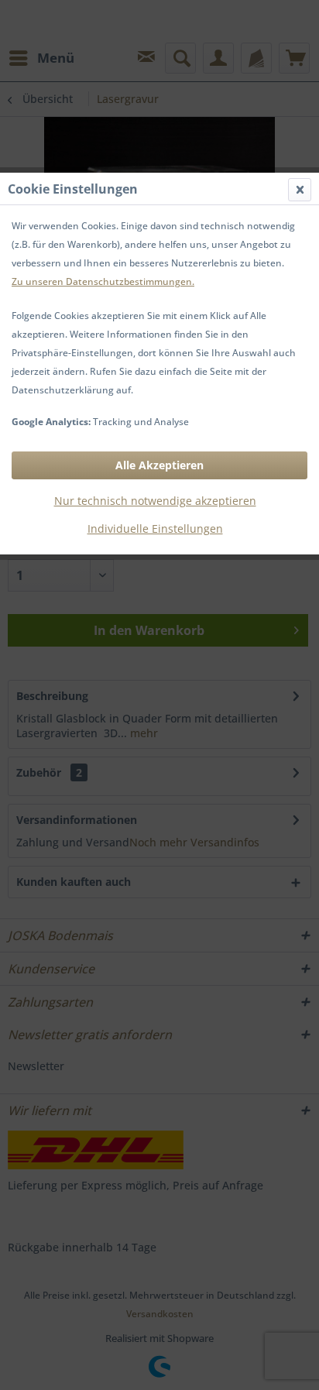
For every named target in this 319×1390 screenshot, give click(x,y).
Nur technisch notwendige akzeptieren (155, 500)
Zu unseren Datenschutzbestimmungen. (103, 281)
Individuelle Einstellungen (155, 528)
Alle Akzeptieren (159, 465)
